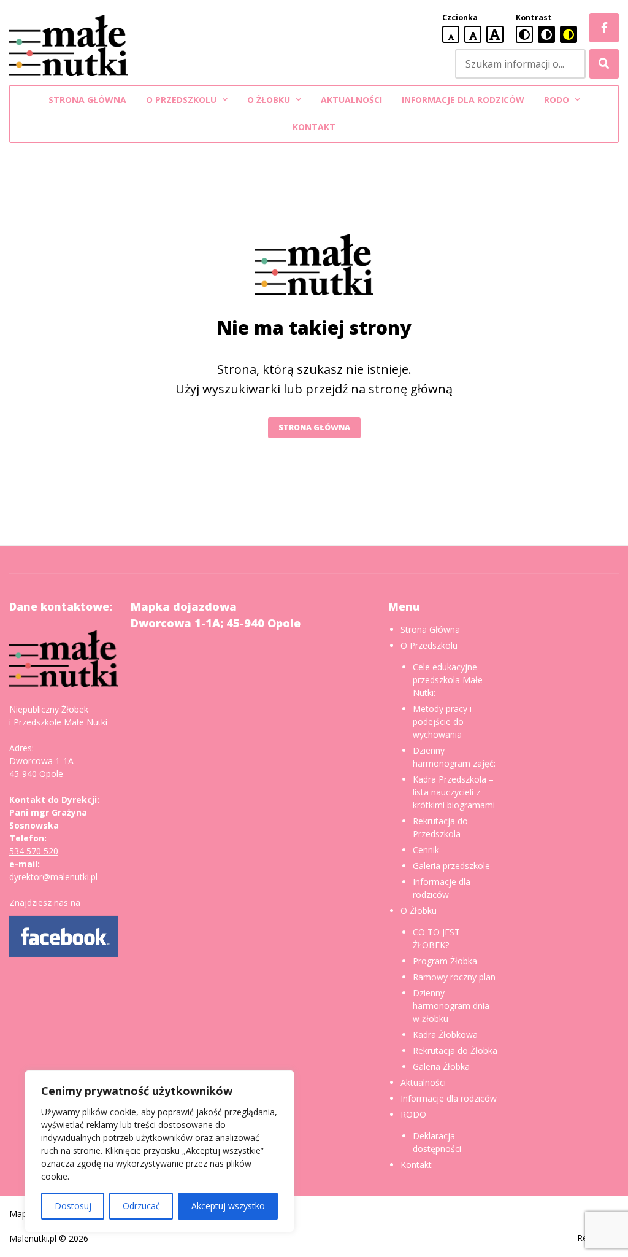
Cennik (426, 850)
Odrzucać (141, 1206)
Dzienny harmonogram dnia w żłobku (451, 1005)
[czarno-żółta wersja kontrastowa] (568, 34)
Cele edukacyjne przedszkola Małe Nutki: (448, 679)
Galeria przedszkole (451, 866)
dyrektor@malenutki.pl (53, 877)
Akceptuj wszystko (228, 1206)
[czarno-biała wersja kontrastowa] (546, 34)
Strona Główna (87, 100)
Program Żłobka (445, 961)
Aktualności (351, 100)
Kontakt (314, 127)
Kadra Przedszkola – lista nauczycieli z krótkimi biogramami (454, 792)
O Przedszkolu (181, 100)
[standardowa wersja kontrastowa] (524, 34)
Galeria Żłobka (441, 1066)
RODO (556, 100)
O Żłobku (268, 100)
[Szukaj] (604, 64)
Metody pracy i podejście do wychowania (442, 721)
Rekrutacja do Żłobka (455, 1050)
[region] (159, 1151)
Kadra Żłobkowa (445, 1034)
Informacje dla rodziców (463, 100)
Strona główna (314, 427)
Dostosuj (73, 1206)
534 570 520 (33, 851)
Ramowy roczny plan (454, 977)
